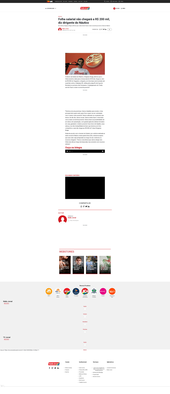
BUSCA (107, 1)
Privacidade (81, 371)
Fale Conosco (82, 380)
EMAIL (122, 1)
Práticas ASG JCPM (83, 369)
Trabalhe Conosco (83, 382)
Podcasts (67, 369)
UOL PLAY (80, 1)
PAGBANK (70, 1)
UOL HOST (65, 1)
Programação (96, 374)
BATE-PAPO (114, 1)
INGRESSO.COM (58, 1)
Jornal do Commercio (111, 367)
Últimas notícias (68, 367)
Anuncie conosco (96, 376)
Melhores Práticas (83, 374)
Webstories (66, 251)
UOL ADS (85, 1)
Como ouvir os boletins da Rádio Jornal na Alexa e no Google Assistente (98, 369)
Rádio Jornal (65, 28)
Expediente (81, 378)
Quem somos (82, 367)
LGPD (80, 376)
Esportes (67, 371)
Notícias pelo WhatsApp (98, 372)
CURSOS (75, 1)
